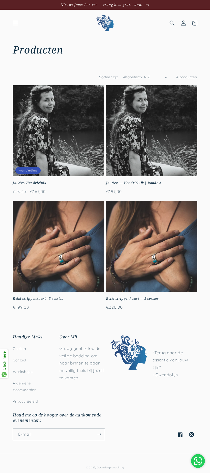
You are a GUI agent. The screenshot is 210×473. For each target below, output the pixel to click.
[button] (15, 23)
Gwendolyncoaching (110, 467)
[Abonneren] (99, 434)
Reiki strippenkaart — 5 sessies (132, 298)
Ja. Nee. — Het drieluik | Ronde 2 (133, 183)
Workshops (23, 371)
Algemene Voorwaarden (25, 386)
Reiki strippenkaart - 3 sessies (38, 298)
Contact (19, 360)
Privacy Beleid (25, 401)
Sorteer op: (108, 77)
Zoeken (19, 348)
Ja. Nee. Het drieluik (29, 183)
